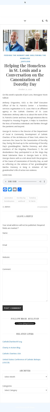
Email (5, 245)
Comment (7, 269)
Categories (7, 386)
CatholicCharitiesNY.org (12, 341)
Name (5, 233)
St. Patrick (32, 201)
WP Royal (30, 407)
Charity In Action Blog (11, 347)
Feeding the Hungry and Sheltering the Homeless (25, 56)
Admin (7, 207)
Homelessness (9, 201)
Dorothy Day (21, 198)
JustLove (25, 62)
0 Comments (42, 207)
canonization (8, 198)
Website (6, 257)
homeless (32, 198)
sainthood (21, 201)
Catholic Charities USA (12, 353)
